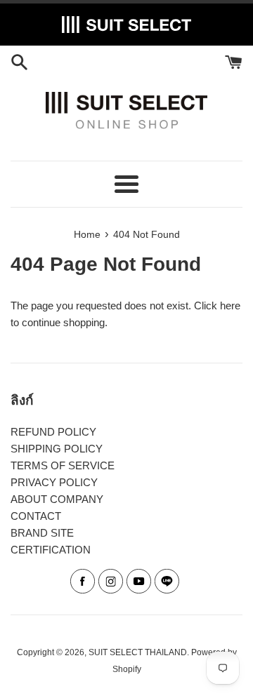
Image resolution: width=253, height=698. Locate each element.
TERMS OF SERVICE (63, 465)
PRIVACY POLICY (54, 482)
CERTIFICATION (51, 550)
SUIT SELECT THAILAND (138, 652)
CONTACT (36, 516)
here (230, 305)
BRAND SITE (42, 533)
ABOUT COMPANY (57, 499)
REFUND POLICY (53, 432)
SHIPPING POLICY (57, 449)
